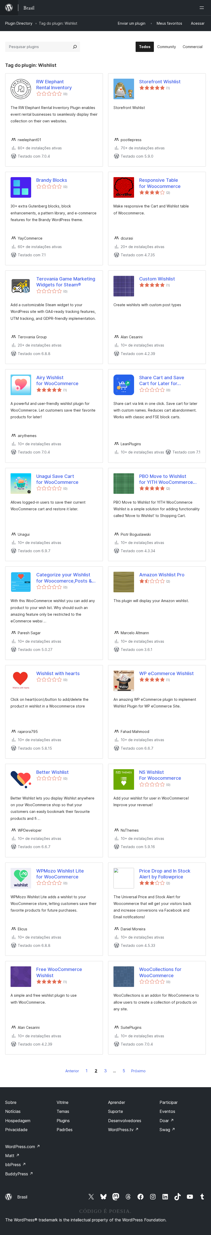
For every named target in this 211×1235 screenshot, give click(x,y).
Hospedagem (17, 1120)
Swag (167, 1129)
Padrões (65, 1129)
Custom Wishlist (157, 278)
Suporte (115, 1111)
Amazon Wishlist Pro (161, 574)
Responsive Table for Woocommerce (160, 183)
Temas (63, 1111)
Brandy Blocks (51, 180)
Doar (167, 1120)
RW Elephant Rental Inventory (54, 84)
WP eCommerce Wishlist (166, 673)
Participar (169, 1102)
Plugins (63, 1120)
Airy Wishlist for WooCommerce (57, 380)
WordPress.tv (123, 1129)
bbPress (15, 1164)
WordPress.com (22, 1146)
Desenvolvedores (124, 1120)
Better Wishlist (52, 772)
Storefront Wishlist (160, 81)
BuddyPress (19, 1173)
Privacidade (16, 1129)
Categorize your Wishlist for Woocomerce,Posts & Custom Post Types (64, 578)
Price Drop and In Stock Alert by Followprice (164, 873)
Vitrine (62, 1102)
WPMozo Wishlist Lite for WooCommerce (60, 873)
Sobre (10, 1102)
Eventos (167, 1111)
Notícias (13, 1111)
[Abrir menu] (203, 7)
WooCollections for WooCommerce (160, 972)
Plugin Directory (18, 23)
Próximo (138, 1071)
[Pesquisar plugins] (75, 47)
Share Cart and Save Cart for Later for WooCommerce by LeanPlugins (161, 381)
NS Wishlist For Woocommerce (160, 775)
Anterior (72, 1071)
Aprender (116, 1102)
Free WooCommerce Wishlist (59, 972)
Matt (12, 1155)
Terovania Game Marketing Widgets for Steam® (65, 281)
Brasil (22, 1197)
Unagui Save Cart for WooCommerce (57, 479)
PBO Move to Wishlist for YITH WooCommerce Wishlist (166, 479)
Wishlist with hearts (58, 673)
